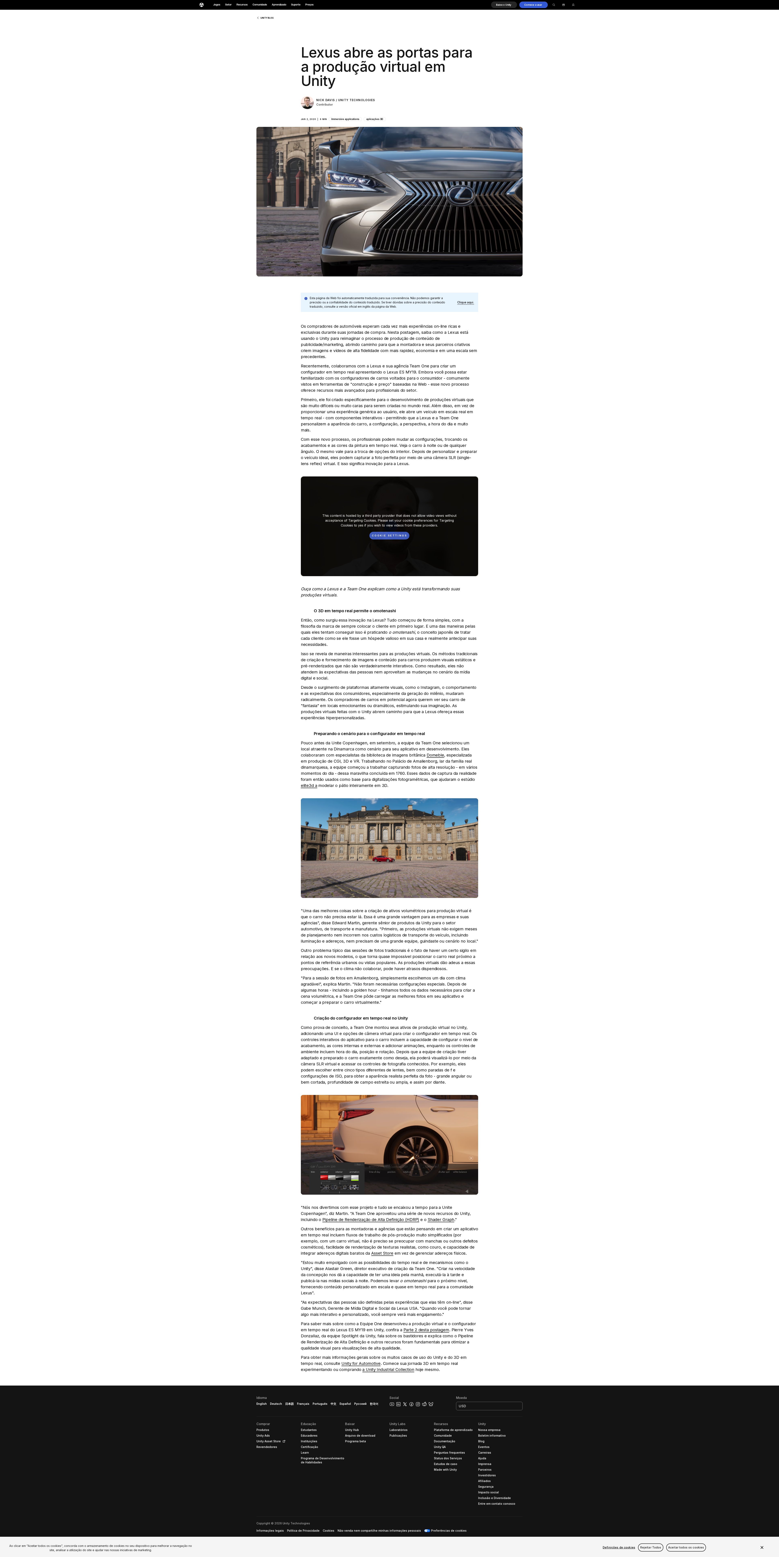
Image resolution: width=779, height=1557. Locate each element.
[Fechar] (762, 1547)
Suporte (295, 5)
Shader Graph (441, 1219)
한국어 (374, 1403)
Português (320, 1403)
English (261, 1403)
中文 (333, 1403)
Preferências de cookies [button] (448, 1530)
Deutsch (276, 1403)
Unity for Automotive (361, 1363)
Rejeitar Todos (650, 1547)
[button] (504, 5)
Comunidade (260, 5)
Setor (228, 5)
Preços (309, 5)
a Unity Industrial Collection (388, 1369)
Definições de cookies (619, 1547)
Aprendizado (279, 5)
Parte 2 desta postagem (426, 1329)
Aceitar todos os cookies (686, 1547)
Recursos (242, 5)
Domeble (435, 755)
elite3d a (309, 785)
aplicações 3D (374, 119)
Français (303, 1403)
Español (345, 1403)
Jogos (216, 5)
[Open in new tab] (283, 1441)
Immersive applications (345, 119)
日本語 (289, 1403)
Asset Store (382, 1253)
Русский (360, 1403)
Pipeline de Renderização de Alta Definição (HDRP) (370, 1219)
